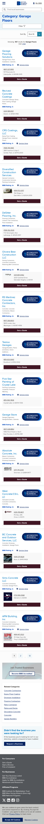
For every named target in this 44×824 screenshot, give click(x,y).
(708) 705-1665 (9, 148)
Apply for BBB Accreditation (13, 780)
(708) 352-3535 (9, 230)
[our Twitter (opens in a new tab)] (4, 801)
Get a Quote (22, 79)
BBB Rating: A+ (8, 226)
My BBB (39, 3)
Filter (21, 26)
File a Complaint (8, 767)
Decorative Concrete (12, 711)
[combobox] (35, 34)
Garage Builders (10, 719)
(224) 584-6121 (9, 111)
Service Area (24, 65)
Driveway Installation (12, 697)
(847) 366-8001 (9, 321)
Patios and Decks (10, 708)
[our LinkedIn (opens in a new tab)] (8, 801)
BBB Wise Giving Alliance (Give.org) (16, 793)
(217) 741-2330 (19, 470)
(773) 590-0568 (19, 595)
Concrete (7, 715)
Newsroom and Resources (12, 782)
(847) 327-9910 (9, 69)
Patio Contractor (10, 704)
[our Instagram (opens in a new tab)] (17, 801)
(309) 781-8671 (19, 512)
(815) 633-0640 (9, 360)
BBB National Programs (11, 795)
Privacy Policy (14, 814)
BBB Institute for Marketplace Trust (16, 791)
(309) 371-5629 (19, 557)
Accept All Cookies (12, 819)
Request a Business (15, 744)
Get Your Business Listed (12, 775)
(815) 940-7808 (9, 400)
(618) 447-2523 (19, 634)
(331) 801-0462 (19, 275)
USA (24, 44)
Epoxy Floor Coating (12, 694)
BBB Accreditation (9, 778)
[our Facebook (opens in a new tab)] (13, 801)
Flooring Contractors (12, 701)
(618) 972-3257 (19, 191)
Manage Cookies (31, 820)
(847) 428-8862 (9, 429)
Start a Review (8, 765)
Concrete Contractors (12, 690)
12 (30, 656)
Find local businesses (15, 9)
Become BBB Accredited (22, 673)
